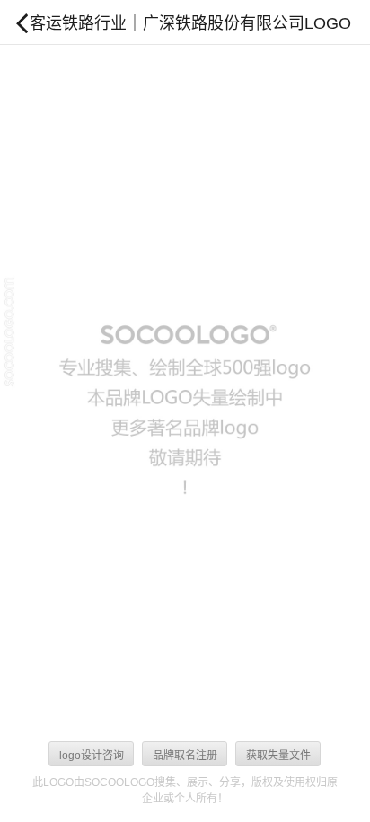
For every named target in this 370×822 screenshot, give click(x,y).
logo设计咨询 (91, 755)
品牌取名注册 (185, 755)
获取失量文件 (278, 755)
